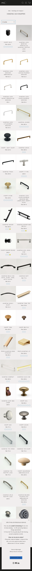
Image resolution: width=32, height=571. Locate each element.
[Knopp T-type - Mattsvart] (26, 176)
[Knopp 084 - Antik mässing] (5, 429)
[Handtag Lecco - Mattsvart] (25, 152)
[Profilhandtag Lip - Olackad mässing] (26, 355)
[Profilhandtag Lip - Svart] (25, 355)
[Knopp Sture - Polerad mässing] (8, 200)
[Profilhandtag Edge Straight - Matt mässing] (7, 357)
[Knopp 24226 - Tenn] (25, 429)
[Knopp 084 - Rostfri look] (10, 429)
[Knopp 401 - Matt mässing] (26, 405)
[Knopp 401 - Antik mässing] (27, 405)
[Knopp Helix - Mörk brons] (11, 46)
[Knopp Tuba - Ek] (7, 331)
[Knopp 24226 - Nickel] (23, 429)
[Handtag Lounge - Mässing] (22, 126)
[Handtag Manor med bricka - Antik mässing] (24, 230)
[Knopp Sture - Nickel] (10, 200)
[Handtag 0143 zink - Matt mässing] (21, 381)
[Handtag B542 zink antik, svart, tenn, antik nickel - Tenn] (9, 283)
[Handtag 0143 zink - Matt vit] (26, 381)
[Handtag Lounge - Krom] (20, 126)
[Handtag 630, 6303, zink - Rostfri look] (21, 256)
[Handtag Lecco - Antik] (23, 152)
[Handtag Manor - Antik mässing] (8, 229)
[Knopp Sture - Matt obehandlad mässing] (4, 200)
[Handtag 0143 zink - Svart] (23, 381)
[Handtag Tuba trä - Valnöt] (25, 307)
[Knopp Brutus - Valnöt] (23, 331)
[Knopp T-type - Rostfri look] (22, 176)
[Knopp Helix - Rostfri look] (4, 46)
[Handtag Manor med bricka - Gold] (26, 230)
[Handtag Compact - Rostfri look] (7, 381)
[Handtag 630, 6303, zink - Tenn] (23, 256)
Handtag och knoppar (17, 10)
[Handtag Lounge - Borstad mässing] (24, 126)
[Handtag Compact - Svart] (9, 381)
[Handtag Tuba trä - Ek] (23, 307)
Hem (9, 10)
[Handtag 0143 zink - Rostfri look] (25, 381)
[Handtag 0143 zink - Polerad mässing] (28, 381)
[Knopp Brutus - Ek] (25, 331)
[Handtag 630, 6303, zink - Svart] (25, 256)
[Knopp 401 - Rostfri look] (20, 405)
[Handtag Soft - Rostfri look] (25, 280)
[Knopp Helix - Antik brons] (10, 46)
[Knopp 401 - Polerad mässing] (29, 405)
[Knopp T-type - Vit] (24, 176)
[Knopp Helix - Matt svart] (6, 46)
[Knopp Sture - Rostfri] (11, 200)
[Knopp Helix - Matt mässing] (8, 46)
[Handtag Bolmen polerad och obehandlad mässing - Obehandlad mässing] (25, 504)
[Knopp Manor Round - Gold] (10, 254)
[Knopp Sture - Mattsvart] (6, 200)
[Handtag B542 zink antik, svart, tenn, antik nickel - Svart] (7, 283)
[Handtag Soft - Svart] (23, 280)
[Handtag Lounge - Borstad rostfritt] (26, 126)
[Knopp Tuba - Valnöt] (9, 331)
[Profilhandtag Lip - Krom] (23, 355)
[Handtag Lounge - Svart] (27, 126)
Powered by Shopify (16, 569)
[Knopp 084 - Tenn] (7, 429)
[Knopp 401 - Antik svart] (22, 405)
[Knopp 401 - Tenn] (24, 405)
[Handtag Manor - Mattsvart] (6, 229)
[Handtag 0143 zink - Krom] (19, 381)
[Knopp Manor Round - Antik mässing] (8, 254)
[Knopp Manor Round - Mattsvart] (6, 254)
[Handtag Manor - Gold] (10, 229)
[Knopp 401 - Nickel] (18, 405)
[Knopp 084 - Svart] (9, 429)
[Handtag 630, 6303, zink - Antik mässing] (26, 256)
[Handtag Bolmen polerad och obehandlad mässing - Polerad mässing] (23, 504)
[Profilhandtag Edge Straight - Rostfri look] (9, 357)
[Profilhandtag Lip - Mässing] (21, 355)
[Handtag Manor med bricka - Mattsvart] (22, 230)
